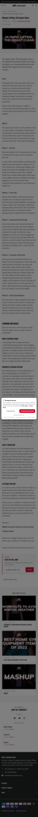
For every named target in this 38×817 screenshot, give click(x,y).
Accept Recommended (27, 411)
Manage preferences (19, 414)
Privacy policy (24, 405)
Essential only (11, 411)
